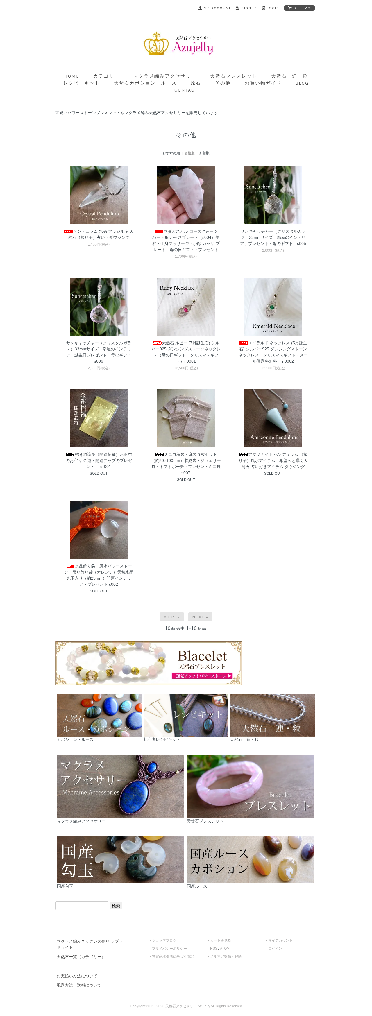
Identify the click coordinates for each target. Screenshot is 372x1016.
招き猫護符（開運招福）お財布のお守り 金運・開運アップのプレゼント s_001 (99, 460)
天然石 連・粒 (289, 76)
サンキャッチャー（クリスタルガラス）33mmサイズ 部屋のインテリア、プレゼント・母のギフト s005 (273, 237)
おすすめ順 (171, 153)
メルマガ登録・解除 (226, 956)
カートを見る (220, 940)
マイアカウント (280, 940)
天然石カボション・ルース (145, 83)
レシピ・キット (81, 83)
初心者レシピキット (162, 739)
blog (302, 83)
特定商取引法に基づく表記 (173, 956)
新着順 (204, 153)
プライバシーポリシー (169, 949)
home (71, 76)
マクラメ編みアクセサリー (164, 76)
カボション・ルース (75, 739)
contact (186, 90)
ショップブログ (164, 940)
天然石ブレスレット (233, 76)
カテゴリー (106, 76)
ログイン (275, 949)
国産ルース (197, 886)
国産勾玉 (65, 886)
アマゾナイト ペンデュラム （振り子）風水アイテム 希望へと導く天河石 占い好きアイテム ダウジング (273, 460)
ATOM (225, 949)
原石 (196, 83)
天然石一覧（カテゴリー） (81, 956)
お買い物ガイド (263, 83)
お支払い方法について (77, 976)
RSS (213, 949)
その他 (223, 83)
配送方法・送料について (79, 985)
